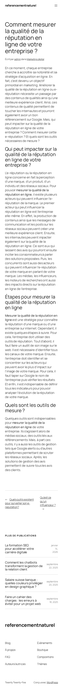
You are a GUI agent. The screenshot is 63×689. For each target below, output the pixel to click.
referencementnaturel (20, 5)
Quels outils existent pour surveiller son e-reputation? (19, 503)
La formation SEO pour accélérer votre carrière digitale (19, 549)
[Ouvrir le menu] (56, 6)
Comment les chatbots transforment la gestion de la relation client (24, 566)
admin (17, 59)
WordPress (52, 682)
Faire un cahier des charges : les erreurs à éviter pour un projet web (23, 600)
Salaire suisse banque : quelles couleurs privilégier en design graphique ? (24, 583)
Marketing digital (35, 59)
